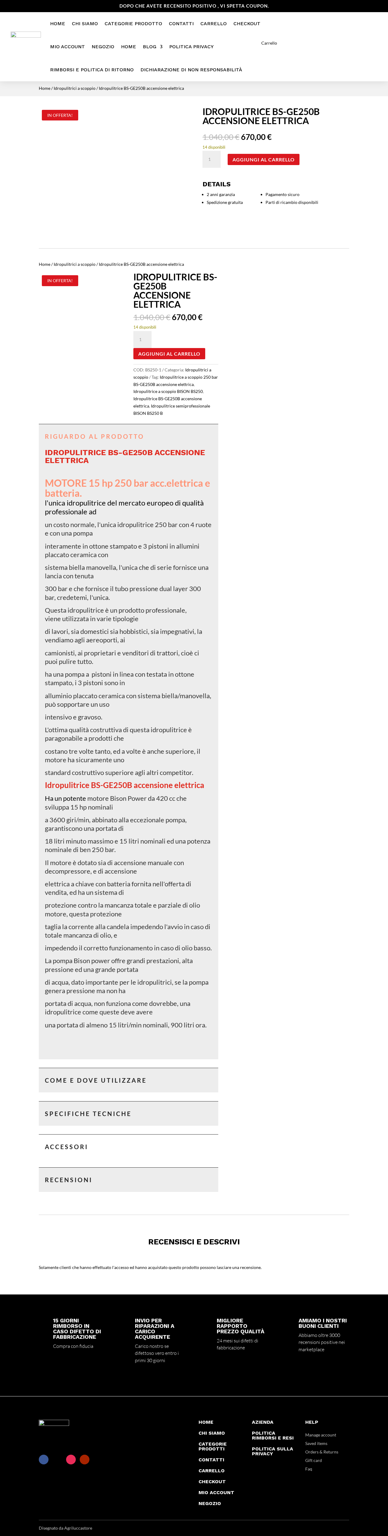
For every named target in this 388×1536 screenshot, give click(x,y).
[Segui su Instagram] (71, 1459)
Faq (308, 1468)
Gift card (313, 1460)
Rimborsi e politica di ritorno (92, 70)
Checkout (246, 23)
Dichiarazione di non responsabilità (191, 70)
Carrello (213, 23)
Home (57, 23)
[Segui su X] (57, 1459)
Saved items (316, 1443)
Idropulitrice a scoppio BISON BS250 (168, 391)
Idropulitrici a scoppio (74, 88)
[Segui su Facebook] (43, 1459)
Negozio (103, 46)
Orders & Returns (321, 1451)
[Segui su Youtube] (84, 1459)
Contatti (181, 23)
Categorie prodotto (133, 23)
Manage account (320, 1434)
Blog (149, 46)
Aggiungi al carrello (263, 159)
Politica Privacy (191, 46)
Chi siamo (85, 23)
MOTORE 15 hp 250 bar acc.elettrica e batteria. (127, 488)
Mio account (67, 46)
